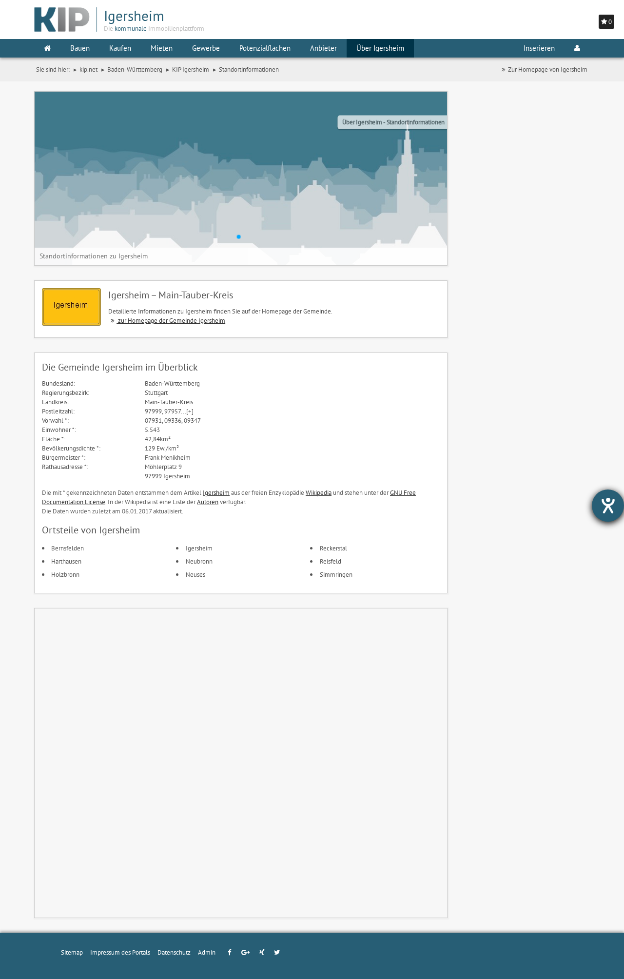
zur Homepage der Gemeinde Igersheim (171, 320)
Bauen (80, 48)
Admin (206, 952)
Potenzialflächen (265, 48)
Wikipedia (319, 492)
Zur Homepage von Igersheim (547, 69)
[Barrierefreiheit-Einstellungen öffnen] (608, 506)
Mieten (162, 48)
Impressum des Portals (120, 952)
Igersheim (216, 492)
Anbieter (323, 48)
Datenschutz (174, 952)
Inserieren (539, 48)
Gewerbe (206, 48)
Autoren (207, 501)
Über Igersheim (380, 48)
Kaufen (120, 48)
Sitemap (72, 952)
